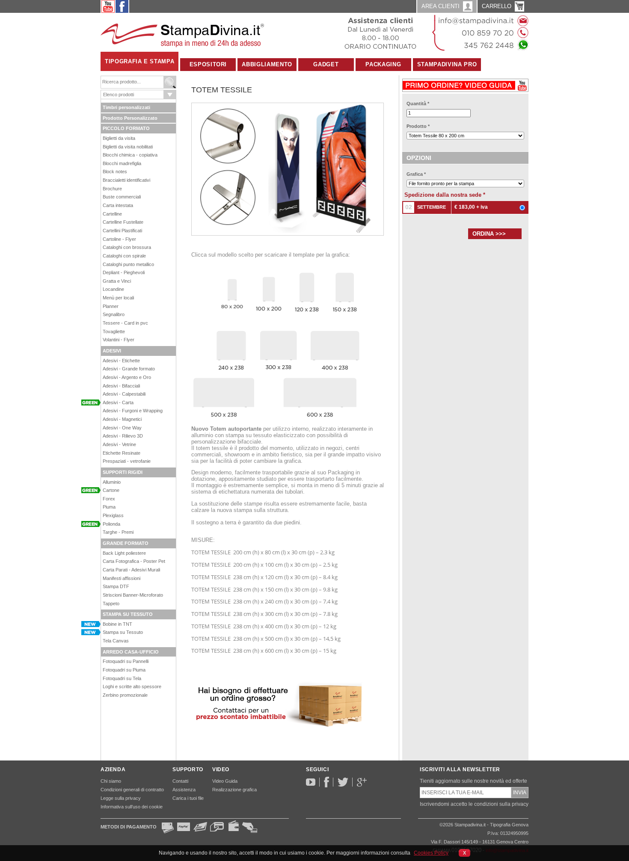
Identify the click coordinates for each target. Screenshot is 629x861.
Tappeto (111, 603)
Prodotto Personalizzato (130, 118)
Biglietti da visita (119, 138)
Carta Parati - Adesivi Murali (131, 569)
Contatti (180, 781)
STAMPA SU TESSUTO (128, 614)
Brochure (112, 188)
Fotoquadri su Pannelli (125, 661)
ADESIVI (112, 350)
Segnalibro (114, 314)
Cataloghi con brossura (127, 247)
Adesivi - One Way (122, 427)
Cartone (111, 490)
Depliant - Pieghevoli (124, 272)
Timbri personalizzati (126, 107)
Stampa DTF (116, 586)
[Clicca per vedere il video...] (465, 83)
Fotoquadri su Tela (122, 678)
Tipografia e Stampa (139, 61)
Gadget (325, 64)
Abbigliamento (267, 64)
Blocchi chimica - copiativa (130, 154)
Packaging (383, 64)
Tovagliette (114, 331)
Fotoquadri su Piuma (124, 669)
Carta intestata (118, 205)
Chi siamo (111, 781)
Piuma (109, 506)
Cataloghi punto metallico (128, 264)
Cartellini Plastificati (122, 230)
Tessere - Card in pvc (125, 322)
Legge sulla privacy (121, 798)
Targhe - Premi (118, 532)
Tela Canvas (116, 640)
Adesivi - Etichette (121, 360)
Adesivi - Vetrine (119, 444)
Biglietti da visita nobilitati (128, 146)
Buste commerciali (122, 196)
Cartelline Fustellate (123, 222)
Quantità (417, 103)
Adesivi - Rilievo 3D (123, 435)
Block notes (115, 171)
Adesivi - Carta (118, 402)
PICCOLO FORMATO (126, 128)
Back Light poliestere (124, 553)
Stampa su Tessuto (123, 632)
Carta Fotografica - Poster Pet (134, 561)
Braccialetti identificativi (126, 180)
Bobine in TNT (117, 624)
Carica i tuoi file (188, 798)
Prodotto (418, 126)
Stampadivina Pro (447, 64)
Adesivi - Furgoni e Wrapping (133, 410)
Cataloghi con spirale (124, 255)
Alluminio (112, 482)
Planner (111, 306)
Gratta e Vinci (117, 281)
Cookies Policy (431, 853)
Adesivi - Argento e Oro (127, 377)
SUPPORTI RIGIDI (122, 472)
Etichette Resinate (121, 453)
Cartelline (112, 213)
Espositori (208, 64)
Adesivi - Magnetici (122, 419)
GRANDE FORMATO (125, 543)
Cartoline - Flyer (119, 239)
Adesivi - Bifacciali (121, 385)
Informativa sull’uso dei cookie (132, 806)
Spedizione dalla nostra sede (444, 195)
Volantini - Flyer (118, 339)
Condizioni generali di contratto (132, 789)
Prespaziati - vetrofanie (127, 461)
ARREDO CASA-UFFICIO (131, 651)
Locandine (113, 289)
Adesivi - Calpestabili (124, 393)
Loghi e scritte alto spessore (132, 686)
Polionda (111, 524)
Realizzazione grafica (234, 789)
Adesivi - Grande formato (129, 368)
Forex (109, 498)
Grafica (416, 174)
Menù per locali (118, 297)
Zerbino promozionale (125, 695)
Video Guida (224, 781)
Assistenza (184, 789)
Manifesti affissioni (121, 578)
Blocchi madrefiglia (122, 163)
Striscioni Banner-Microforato (133, 595)
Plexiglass (113, 515)
